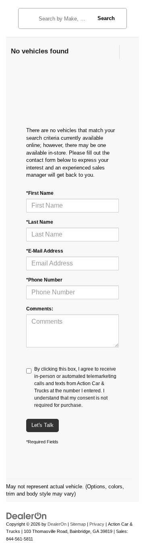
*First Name (40, 193)
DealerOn (57, 524)
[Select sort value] (126, 52)
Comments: (39, 309)
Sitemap (78, 524)
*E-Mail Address (44, 251)
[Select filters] (111, 52)
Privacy (96, 524)
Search (106, 18)
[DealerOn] (26, 515)
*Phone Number (44, 280)
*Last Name (39, 222)
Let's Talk (42, 425)
